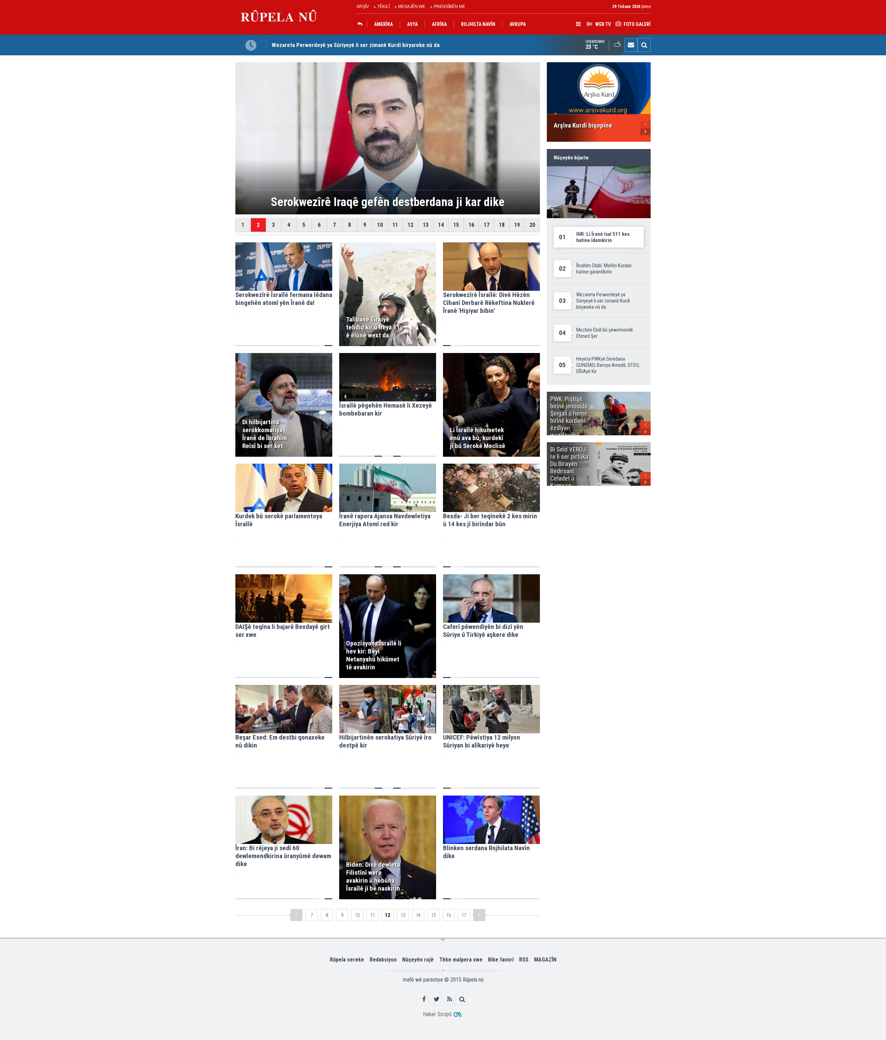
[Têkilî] (631, 45)
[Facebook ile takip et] (423, 999)
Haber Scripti (437, 1014)
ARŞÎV (362, 6)
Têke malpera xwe (460, 959)
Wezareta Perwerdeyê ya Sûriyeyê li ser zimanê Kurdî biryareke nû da (356, 44)
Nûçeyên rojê (418, 959)
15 (456, 225)
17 (486, 225)
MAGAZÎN (545, 959)
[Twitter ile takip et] (436, 999)
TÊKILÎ (383, 6)
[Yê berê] (296, 915)
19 (517, 225)
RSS (523, 959)
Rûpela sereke (347, 959)
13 (425, 225)
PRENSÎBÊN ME (449, 6)
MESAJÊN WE (411, 6)
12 (410, 225)
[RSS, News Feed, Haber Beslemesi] (449, 999)
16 (471, 225)
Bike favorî (501, 959)
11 (395, 225)
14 (441, 225)
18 (502, 225)
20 (532, 225)
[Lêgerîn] (644, 45)
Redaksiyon (383, 959)
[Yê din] (479, 915)
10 (380, 225)
